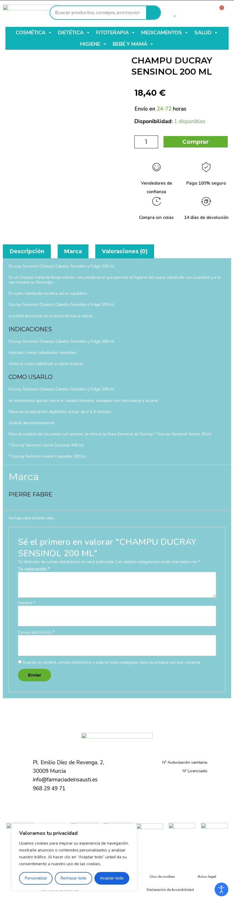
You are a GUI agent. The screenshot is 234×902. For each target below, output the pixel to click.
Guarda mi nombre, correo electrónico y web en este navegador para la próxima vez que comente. (112, 662)
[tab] (27, 251)
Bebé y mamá (130, 44)
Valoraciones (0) (125, 251)
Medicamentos (161, 32)
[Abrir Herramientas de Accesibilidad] (221, 889)
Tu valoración (34, 569)
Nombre (26, 603)
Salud (202, 32)
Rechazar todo (73, 878)
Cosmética (30, 32)
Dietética (71, 32)
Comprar (195, 141)
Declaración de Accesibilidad (170, 889)
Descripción (26, 251)
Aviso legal (207, 876)
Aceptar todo (112, 878)
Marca (73, 251)
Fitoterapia (112, 32)
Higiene (90, 44)
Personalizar (36, 878)
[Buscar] (153, 12)
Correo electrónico (36, 632)
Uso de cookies (162, 876)
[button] (49, 32)
